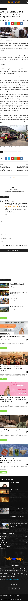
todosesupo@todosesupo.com (13, 579)
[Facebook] (6, 23)
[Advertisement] (14, 264)
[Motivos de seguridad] (4, 484)
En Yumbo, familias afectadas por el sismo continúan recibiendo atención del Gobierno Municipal (18, 292)
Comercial (2, 333)
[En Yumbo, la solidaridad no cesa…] (4, 301)
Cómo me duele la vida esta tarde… (17, 516)
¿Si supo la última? (6, 5)
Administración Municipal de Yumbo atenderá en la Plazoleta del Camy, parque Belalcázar (17, 285)
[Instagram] (12, 588)
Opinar (6, 214)
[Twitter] (9, 23)
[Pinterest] (12, 23)
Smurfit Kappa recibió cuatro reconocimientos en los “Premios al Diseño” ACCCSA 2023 (11, 460)
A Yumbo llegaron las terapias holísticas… (13, 430)
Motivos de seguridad (14, 482)
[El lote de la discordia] (4, 492)
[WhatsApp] (15, 23)
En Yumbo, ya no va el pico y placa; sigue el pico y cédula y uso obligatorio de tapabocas (18, 525)
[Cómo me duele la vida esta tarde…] (4, 518)
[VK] (21, 23)
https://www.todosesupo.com (11, 206)
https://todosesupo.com (14, 189)
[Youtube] (19, 588)
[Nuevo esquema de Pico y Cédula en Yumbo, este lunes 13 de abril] (4, 511)
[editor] (1, 20)
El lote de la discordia (14, 489)
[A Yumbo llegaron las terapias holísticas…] (14, 421)
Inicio (1, 5)
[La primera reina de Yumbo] (4, 499)
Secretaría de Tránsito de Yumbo (10, 152)
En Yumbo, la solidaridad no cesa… (17, 298)
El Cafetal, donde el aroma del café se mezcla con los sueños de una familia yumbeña (12, 368)
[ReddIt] (18, 23)
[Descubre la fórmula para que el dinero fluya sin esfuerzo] (14, 327)
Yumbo (19, 152)
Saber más (3, 347)
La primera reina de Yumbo (15, 497)
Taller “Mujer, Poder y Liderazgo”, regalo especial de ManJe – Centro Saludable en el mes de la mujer (13, 399)
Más (13, 313)
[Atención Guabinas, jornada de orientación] (4, 309)
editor (4, 20)
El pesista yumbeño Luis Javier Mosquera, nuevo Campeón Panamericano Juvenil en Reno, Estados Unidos (22, 169)
